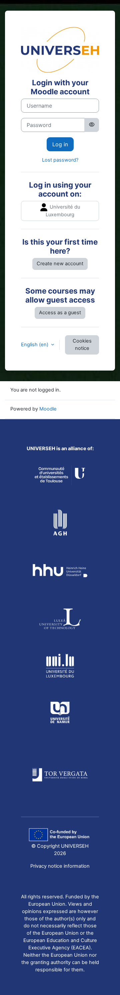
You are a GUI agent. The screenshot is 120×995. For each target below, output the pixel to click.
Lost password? (60, 160)
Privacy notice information (60, 866)
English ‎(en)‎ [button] (35, 345)
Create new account (60, 264)
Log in (60, 144)
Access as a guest (60, 313)
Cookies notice (82, 344)
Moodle (48, 409)
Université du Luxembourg (63, 211)
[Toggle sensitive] (91, 125)
